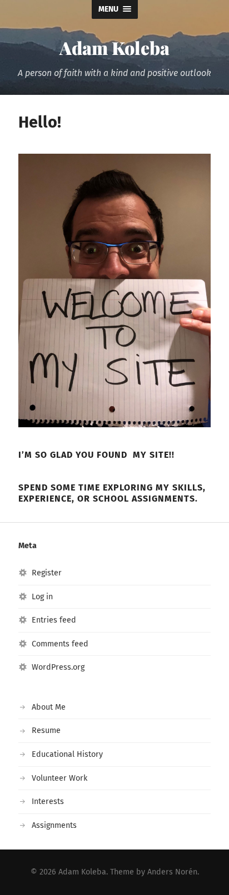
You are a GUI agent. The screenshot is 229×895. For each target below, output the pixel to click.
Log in (42, 596)
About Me (49, 707)
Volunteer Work (59, 778)
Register (47, 573)
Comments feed (60, 644)
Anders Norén (172, 872)
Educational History (67, 754)
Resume (46, 730)
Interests (48, 801)
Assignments (54, 825)
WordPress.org (58, 667)
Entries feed (54, 620)
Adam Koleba (114, 47)
